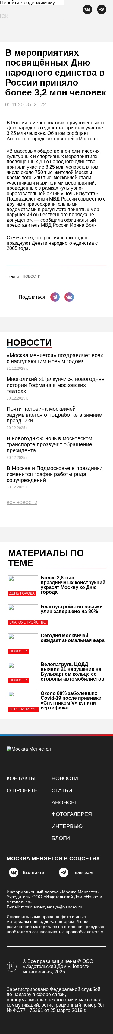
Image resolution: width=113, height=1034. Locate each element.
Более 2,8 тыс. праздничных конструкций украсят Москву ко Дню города (73, 585)
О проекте (22, 790)
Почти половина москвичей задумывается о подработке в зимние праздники (54, 415)
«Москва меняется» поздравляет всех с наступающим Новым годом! (55, 358)
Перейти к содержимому (27, 2)
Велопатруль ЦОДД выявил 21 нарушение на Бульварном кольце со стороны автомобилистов (72, 671)
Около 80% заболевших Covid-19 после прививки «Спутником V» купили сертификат (71, 700)
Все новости (22, 502)
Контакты (21, 778)
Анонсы (64, 802)
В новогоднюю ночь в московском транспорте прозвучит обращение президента (49, 444)
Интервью (67, 826)
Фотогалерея (72, 814)
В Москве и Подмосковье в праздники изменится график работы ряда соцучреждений (54, 474)
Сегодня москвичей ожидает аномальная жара (73, 638)
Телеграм (83, 872)
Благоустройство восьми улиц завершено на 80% (72, 609)
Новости (32, 277)
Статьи (62, 790)
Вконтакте (33, 872)
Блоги (61, 838)
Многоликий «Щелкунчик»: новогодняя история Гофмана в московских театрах (56, 385)
